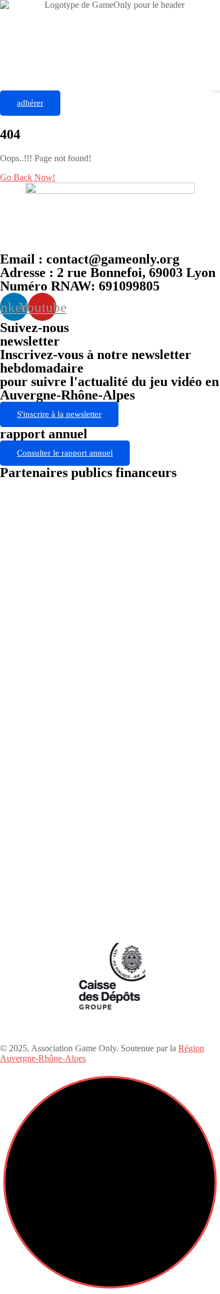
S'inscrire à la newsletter (59, 414)
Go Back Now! (27, 177)
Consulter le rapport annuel (65, 452)
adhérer (30, 102)
